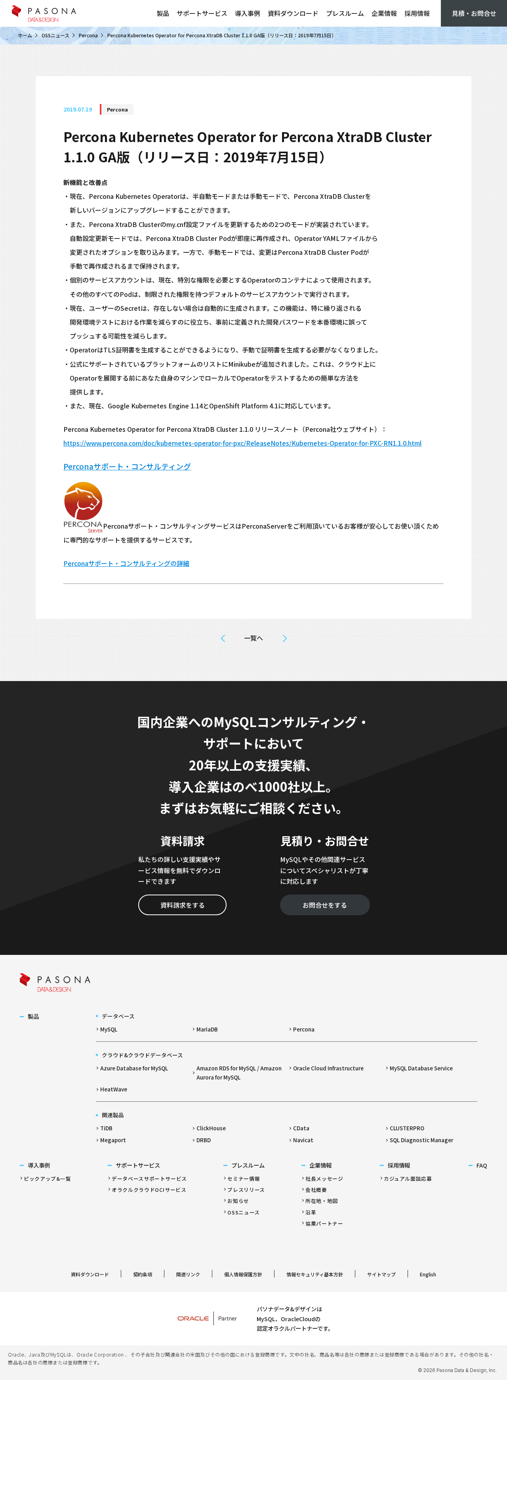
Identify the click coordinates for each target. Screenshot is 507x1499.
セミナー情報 (243, 1178)
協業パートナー (324, 1223)
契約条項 (142, 1274)
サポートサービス (202, 13)
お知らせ (238, 1201)
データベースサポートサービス (149, 1178)
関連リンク (188, 1274)
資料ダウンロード (293, 13)
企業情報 (384, 13)
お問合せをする (325, 905)
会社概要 (316, 1189)
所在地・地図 (321, 1201)
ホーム (25, 35)
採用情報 (417, 13)
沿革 (310, 1212)
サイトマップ (381, 1274)
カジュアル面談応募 (408, 1178)
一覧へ (253, 638)
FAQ (482, 1165)
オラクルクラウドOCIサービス (149, 1189)
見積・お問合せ (474, 13)
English (428, 1274)
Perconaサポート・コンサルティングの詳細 (126, 563)
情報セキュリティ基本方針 (314, 1274)
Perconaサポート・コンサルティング (127, 466)
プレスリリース (246, 1189)
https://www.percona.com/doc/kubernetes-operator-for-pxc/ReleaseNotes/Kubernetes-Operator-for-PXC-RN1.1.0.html (242, 443)
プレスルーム (345, 13)
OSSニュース (55, 35)
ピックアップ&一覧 (47, 1178)
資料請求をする (182, 905)
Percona (88, 35)
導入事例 (247, 13)
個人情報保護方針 (243, 1274)
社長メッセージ (324, 1178)
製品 (162, 13)
